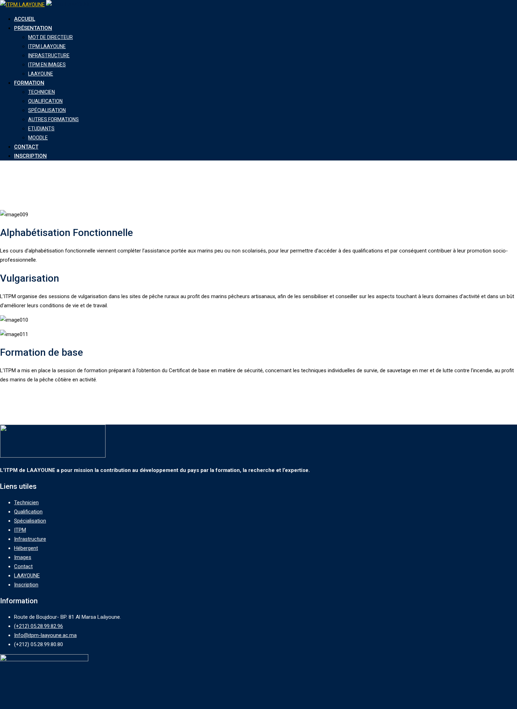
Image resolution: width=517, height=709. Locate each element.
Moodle (38, 137)
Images (22, 557)
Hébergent (26, 548)
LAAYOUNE (40, 74)
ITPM (20, 530)
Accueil (24, 19)
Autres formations (53, 119)
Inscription (30, 156)
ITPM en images (47, 64)
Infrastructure (49, 55)
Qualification (45, 101)
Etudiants (41, 128)
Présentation (33, 28)
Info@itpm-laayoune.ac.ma (45, 635)
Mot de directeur (50, 37)
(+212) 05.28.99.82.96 (38, 626)
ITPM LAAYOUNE (47, 46)
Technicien (41, 92)
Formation (29, 83)
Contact (26, 147)
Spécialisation (47, 110)
